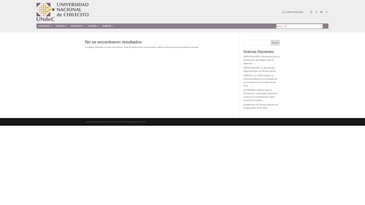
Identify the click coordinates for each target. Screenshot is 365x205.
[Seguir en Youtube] (321, 12)
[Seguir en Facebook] (316, 12)
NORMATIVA (107, 26)
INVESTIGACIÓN (76, 26)
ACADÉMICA (60, 26)
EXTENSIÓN (92, 26)
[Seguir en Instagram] (311, 12)
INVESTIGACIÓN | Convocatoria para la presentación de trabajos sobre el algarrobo (262, 59)
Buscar (279, 26)
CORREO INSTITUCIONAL (294, 12)
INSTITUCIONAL (44, 26)
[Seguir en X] (326, 12)
